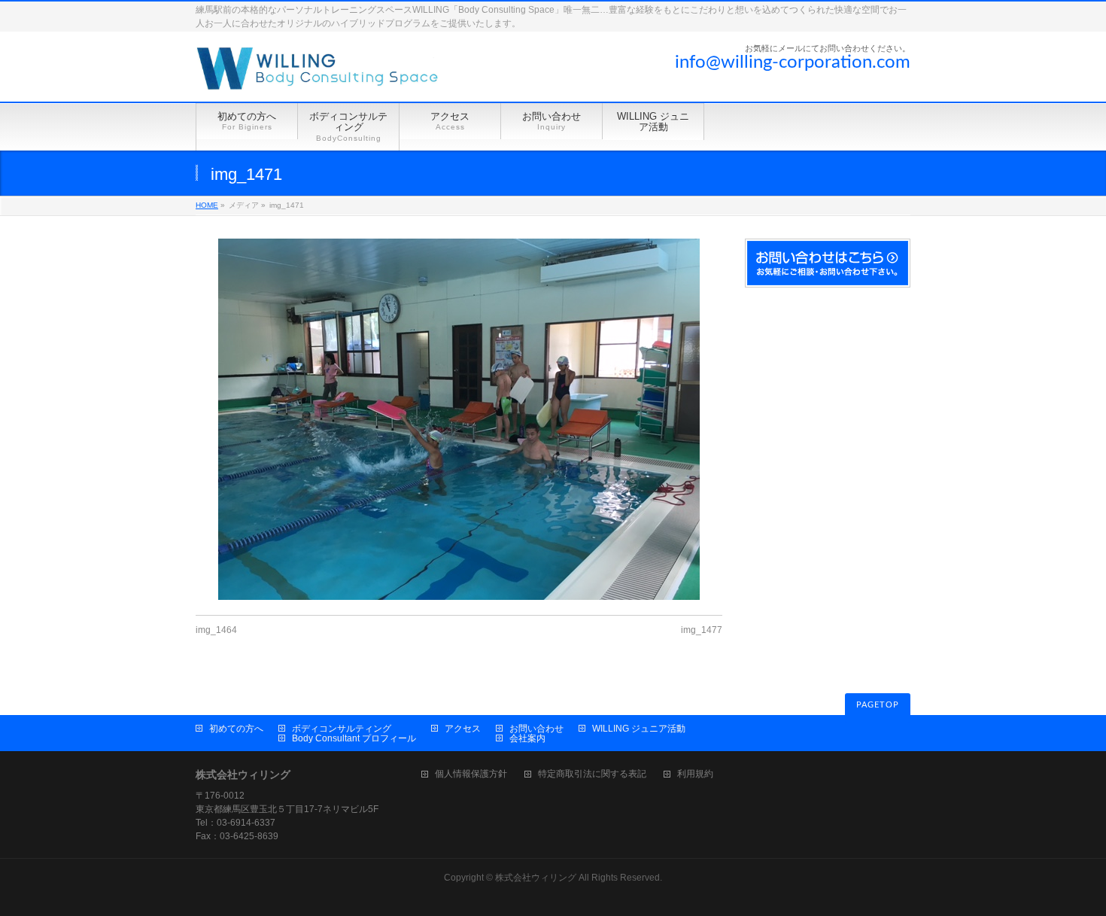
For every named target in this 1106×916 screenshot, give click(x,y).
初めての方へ (236, 728)
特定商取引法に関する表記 (592, 774)
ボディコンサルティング (341, 728)
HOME (207, 205)
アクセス (463, 728)
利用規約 (695, 774)
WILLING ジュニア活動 (638, 728)
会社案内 (527, 738)
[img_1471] (459, 419)
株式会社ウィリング (535, 877)
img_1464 (216, 630)
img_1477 (701, 630)
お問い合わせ (536, 728)
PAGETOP (877, 705)
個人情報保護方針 (471, 774)
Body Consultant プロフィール (354, 738)
